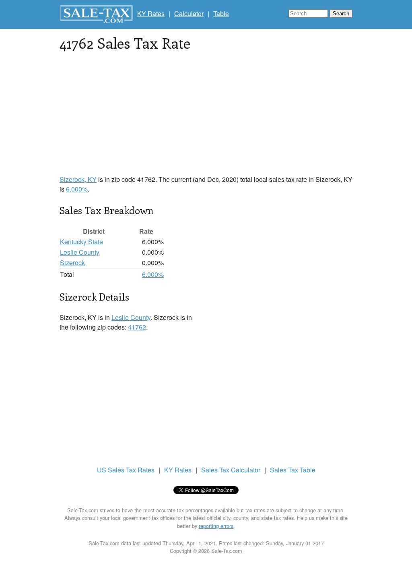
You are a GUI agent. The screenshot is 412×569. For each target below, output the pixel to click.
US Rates (125, 469)
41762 (137, 327)
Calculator (189, 13)
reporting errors (216, 526)
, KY (78, 179)
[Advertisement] (206, 118)
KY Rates (151, 13)
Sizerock (72, 262)
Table (221, 13)
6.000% (77, 189)
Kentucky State (81, 241)
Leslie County (79, 252)
